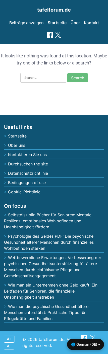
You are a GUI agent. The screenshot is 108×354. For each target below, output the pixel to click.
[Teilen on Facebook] (50, 35)
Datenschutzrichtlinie (28, 173)
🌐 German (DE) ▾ (85, 344)
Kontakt (91, 22)
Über (75, 22)
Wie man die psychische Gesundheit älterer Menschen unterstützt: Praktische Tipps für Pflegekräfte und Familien (47, 312)
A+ (9, 338)
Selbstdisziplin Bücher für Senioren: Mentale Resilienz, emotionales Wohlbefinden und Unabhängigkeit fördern (47, 220)
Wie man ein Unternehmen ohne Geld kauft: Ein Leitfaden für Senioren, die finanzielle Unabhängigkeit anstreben (50, 291)
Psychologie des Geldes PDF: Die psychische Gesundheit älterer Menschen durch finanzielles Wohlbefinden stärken (49, 242)
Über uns (16, 145)
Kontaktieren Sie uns (27, 154)
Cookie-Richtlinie (24, 191)
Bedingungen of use (27, 182)
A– (9, 345)
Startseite (57, 22)
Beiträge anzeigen (26, 22)
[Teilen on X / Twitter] (58, 35)
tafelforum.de (54, 10)
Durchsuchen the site (28, 163)
